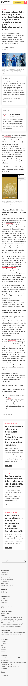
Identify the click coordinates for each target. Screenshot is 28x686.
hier (19, 657)
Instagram (3, 641)
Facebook (3, 647)
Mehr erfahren (5, 613)
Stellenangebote (16, 626)
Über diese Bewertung (14, 116)
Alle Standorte (5, 608)
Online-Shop (4, 602)
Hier (2, 632)
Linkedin (3, 643)
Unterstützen (18, 2)
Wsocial (3, 651)
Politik (4, 9)
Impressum (4, 674)
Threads (3, 649)
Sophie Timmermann (9, 47)
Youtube (3, 645)
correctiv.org (5, 2)
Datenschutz (4, 676)
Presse (3, 672)
